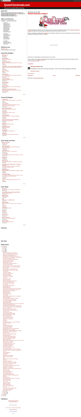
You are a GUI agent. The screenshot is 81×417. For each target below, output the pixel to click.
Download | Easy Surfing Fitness (7, 79)
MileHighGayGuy (5, 169)
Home (54, 75)
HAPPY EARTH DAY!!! (7, 302)
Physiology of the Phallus (7, 275)
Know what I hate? (5, 214)
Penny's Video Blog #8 (7, 274)
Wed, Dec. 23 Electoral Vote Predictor (8, 218)
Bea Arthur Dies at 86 (6, 286)
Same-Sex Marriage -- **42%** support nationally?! (11, 265)
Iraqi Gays (4, 319)
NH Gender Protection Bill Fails (8, 260)
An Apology (4, 211)
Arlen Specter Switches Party (8, 273)
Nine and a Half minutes (7, 372)
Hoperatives (4, 111)
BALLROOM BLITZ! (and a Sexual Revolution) (11, 328)
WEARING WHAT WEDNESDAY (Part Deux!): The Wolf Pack (13, 303)
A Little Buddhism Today (7, 293)
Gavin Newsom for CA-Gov (7, 312)
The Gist (4, 178)
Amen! (4, 357)
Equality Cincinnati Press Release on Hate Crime (11, 289)
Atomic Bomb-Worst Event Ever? (8, 221)
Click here (16, 13)
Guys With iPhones (6, 377)
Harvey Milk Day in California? (8, 389)
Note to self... (5, 213)
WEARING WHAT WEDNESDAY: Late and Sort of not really (13, 340)
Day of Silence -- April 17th (7, 364)
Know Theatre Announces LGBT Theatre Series (11, 365)
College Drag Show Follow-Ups (8, 317)
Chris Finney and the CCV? (7, 316)
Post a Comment (31, 73)
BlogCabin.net (5, 160)
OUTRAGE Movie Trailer (7, 262)
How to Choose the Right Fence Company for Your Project (12, 161)
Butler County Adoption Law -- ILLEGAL (9, 362)
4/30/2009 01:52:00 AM (34, 71)
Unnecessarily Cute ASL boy (8, 318)
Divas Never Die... (5, 82)
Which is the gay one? (7, 339)
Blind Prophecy (5, 58)
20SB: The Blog (5, 202)
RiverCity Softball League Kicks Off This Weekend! (12, 349)
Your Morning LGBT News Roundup (9, 304)
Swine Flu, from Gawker (7, 278)
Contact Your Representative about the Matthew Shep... (12, 306)
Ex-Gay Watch (5, 153)
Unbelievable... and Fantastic (8, 367)
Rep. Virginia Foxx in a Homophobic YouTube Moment (12, 257)
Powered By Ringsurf (13, 401)
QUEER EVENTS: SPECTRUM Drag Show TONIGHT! (12, 330)
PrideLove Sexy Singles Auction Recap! (10, 280)
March (4, 391)
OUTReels (4, 359)
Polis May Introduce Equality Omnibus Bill (10, 310)
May (4, 250)
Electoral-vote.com (6, 217)
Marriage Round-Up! (6, 292)
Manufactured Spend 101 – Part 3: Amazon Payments (11, 86)
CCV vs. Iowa (5, 381)
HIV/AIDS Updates (6, 332)
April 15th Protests (6, 369)
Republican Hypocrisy (6, 127)
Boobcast (4, 210)
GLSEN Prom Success (7, 323)
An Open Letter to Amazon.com (8, 366)
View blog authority (13, 411)
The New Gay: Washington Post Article (9, 388)
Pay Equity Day (5, 271)
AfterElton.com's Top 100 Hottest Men (9, 363)
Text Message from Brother (7, 342)
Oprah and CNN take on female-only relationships (11, 266)
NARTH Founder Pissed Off (7, 356)
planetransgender (5, 145)
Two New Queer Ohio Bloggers (8, 344)
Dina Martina (4, 158)
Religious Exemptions (6, 382)
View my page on (13, 407)
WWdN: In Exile (5, 195)
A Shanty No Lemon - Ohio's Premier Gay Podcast (12, 66)
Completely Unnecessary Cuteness (9, 343)
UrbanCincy (4, 133)
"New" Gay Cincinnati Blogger (8, 355)
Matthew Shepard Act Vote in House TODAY (10, 270)
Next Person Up (5, 143)
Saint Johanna (5, 284)
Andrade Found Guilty (6, 297)
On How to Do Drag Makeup (8, 326)
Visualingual (4, 129)
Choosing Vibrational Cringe (7, 193)
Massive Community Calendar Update (9, 309)
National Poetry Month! (7, 390)
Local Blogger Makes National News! (9, 336)
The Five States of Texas (7, 327)
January (4, 393)
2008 (3, 394)
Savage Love (4, 157)
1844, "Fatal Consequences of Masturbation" (10, 259)
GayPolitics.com (5, 150)
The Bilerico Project (6, 174)
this (79, 33)
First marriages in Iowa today (8, 276)
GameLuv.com (5, 99)
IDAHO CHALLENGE (6, 379)
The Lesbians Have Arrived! (7, 264)
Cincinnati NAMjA (5, 78)
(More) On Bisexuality (6, 279)
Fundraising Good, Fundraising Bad (9, 290)
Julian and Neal (5, 74)
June (4, 249)
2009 (3, 246)
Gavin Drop (5, 277)
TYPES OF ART (5, 83)
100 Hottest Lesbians (6, 383)
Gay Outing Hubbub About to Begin (9, 313)
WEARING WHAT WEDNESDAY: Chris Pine (10, 256)
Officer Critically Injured (7, 315)
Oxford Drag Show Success (7, 325)
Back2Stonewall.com (6, 61)
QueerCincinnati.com (17, 4)
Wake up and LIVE (5, 142)
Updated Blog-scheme (6, 335)
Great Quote (5, 354)
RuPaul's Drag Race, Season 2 (38, 13)
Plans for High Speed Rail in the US (9, 338)
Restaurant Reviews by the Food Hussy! (10, 119)
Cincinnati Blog (5, 103)
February (4, 392)
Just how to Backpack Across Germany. (9, 109)
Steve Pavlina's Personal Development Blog (11, 192)
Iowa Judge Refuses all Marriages (9, 285)
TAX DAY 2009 (5, 353)
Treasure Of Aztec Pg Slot (6, 59)
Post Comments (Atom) (38, 78)
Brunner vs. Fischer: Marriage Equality (9, 333)
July (4, 248)
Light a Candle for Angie (7, 380)
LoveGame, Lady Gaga (7, 272)
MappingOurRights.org (7, 287)
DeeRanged (46, 33)
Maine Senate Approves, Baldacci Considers (10, 253)
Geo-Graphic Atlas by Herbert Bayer (8, 130)
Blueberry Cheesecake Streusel (7, 120)
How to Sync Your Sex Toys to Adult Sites (9, 151)
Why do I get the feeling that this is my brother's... (11, 378)
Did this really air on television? (8, 341)
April (4, 251)
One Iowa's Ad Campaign (7, 301)
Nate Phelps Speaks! (6, 291)
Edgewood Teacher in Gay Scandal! (9, 329)
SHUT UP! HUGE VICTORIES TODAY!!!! (10, 263)
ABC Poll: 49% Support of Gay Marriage (10, 252)
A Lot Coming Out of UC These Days (9, 299)
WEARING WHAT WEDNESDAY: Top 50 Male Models (12, 305)
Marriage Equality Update (7, 345)
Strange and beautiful (6, 352)
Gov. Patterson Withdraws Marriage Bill (9, 300)
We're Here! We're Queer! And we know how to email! (12, 288)
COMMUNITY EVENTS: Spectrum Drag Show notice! (12, 368)
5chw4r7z (4, 123)
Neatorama (4, 188)
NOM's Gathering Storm (7, 384)
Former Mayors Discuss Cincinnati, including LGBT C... (12, 350)
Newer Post (30, 75)
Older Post (78, 75)
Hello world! (4, 55)
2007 (3, 395)
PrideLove (4, 324)
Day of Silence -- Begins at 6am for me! (10, 331)
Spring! (3, 71)
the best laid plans (5, 196)
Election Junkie (5, 220)
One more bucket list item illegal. (8, 283)
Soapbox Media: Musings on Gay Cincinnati (10, 358)
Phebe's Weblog (5, 70)
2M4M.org (4, 376)
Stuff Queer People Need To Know (9, 89)
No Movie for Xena (6, 311)
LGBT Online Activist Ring (13, 400)
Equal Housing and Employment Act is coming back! (12, 296)
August (4, 247)
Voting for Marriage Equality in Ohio (9, 314)
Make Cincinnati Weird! (7, 108)
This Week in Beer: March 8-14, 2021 (8, 112)
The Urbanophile (5, 115)
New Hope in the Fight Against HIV (9, 258)
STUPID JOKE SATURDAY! (8, 371)
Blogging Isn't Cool (6, 126)
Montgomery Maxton (35, 66)
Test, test (4, 351)
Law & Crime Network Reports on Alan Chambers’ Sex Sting (12, 154)
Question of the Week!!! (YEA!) (8, 385)
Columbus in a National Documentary (9, 337)
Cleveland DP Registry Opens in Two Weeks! (10, 298)
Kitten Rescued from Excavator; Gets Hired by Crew (11, 189)
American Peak (5, 85)
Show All (24, 94)
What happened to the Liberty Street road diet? (10, 134)
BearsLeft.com (5, 54)
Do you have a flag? (6, 370)
